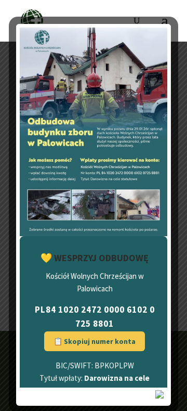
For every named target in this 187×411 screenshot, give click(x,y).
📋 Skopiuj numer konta (95, 341)
